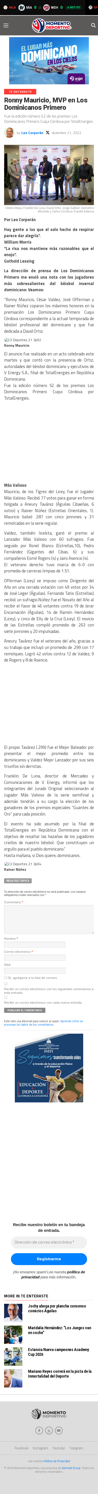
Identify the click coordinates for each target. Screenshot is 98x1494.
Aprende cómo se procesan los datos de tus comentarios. (43, 1023)
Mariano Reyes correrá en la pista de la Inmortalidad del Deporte (60, 1373)
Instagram (40, 1448)
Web (7, 965)
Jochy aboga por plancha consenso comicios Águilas (57, 1308)
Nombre (11, 938)
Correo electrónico (18, 951)
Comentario (13, 902)
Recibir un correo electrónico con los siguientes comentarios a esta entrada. (49, 990)
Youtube (58, 1448)
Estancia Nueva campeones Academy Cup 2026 (58, 1352)
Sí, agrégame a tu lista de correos (32, 978)
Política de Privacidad (57, 1461)
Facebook (21, 1448)
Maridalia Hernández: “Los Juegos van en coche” (59, 1330)
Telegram (76, 1448)
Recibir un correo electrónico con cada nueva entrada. (43, 1002)
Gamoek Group (71, 1468)
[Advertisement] (49, 443)
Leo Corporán (32, 132)
